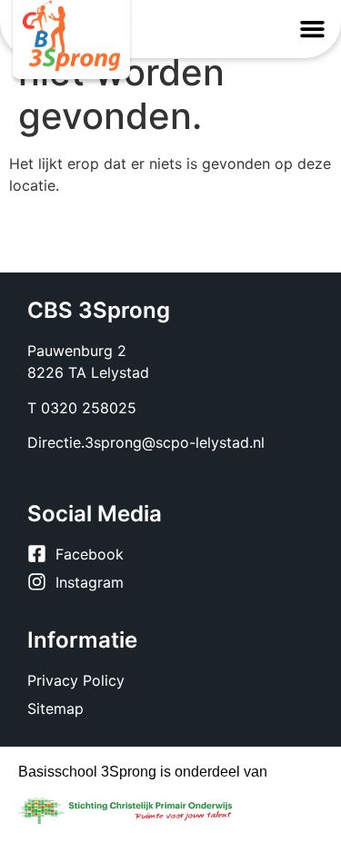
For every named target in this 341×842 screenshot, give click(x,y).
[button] (313, 29)
